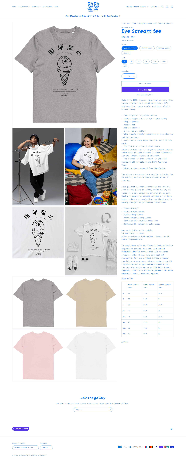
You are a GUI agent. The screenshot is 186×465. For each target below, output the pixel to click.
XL (146, 62)
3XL (165, 62)
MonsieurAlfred (25, 455)
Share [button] (126, 342)
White (126, 53)
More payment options (145, 95)
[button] (24, 6)
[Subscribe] (110, 409)
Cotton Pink (163, 48)
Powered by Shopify (38, 455)
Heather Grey (129, 48)
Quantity (125, 71)
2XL (154, 62)
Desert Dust (147, 48)
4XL (126, 67)
